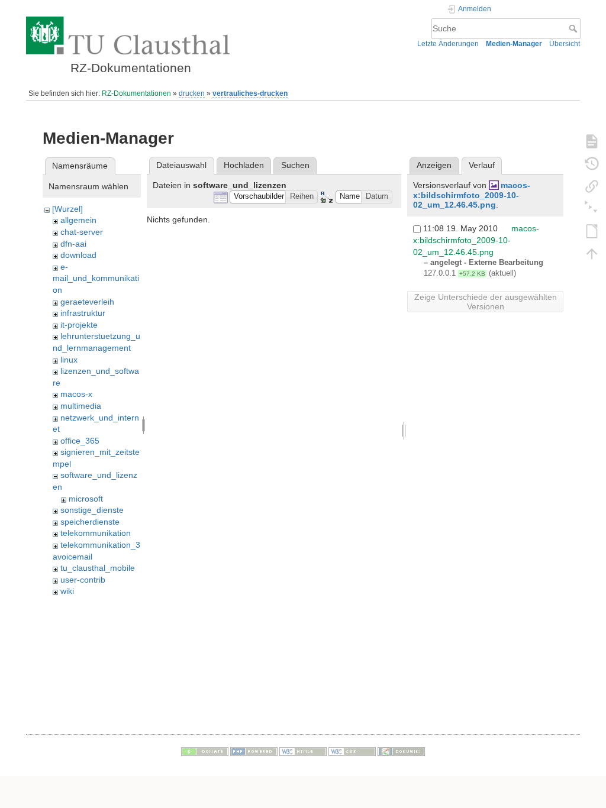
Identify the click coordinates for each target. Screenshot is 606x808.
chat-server (81, 232)
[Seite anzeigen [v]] (591, 141)
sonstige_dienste (92, 510)
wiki (67, 591)
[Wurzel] (67, 209)
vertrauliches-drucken (250, 93)
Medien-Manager (514, 44)
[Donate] (204, 750)
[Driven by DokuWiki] (401, 750)
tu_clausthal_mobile (97, 568)
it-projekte (79, 324)
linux (69, 359)
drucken (192, 93)
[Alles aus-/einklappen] (591, 208)
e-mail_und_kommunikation (96, 278)
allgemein (78, 220)
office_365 (79, 440)
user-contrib (82, 579)
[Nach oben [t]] (591, 253)
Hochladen (244, 165)
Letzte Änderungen (448, 44)
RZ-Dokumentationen (136, 93)
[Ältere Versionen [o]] (591, 163)
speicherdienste (90, 521)
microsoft (86, 498)
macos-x (76, 394)
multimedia (80, 406)
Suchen (295, 165)
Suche (574, 28)
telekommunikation (95, 533)
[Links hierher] (591, 185)
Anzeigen (434, 165)
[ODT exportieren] (591, 230)
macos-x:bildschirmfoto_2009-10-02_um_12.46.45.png (471, 195)
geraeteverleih (87, 301)
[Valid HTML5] (303, 750)
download (78, 255)
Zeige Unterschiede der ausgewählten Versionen (485, 301)
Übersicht (564, 44)
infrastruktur (82, 313)
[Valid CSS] (352, 750)
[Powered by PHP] (254, 750)
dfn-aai (73, 243)
